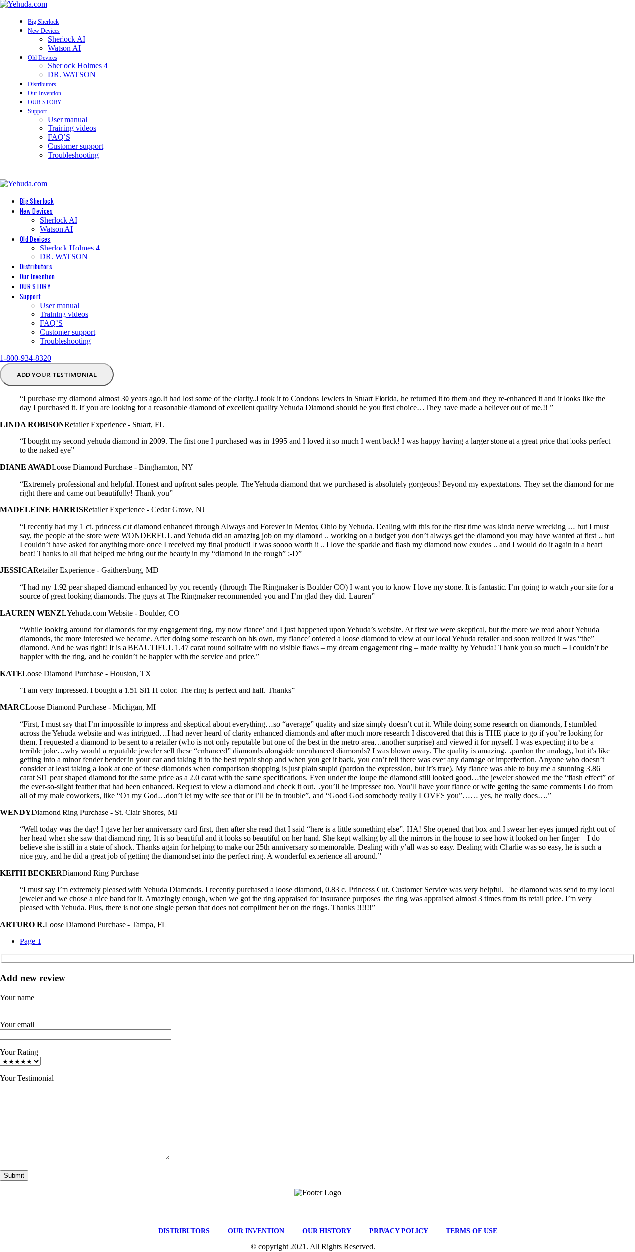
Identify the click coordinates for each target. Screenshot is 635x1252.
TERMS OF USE (471, 1231)
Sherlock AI (66, 39)
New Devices (44, 30)
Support (37, 111)
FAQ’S (59, 137)
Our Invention (44, 93)
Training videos (72, 128)
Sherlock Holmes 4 (78, 66)
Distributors (42, 84)
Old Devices (42, 57)
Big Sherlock (43, 21)
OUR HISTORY (326, 1231)
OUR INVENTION (256, 1231)
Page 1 (30, 941)
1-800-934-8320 (25, 358)
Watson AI (64, 48)
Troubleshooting (73, 155)
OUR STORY (45, 102)
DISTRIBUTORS (184, 1231)
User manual (67, 119)
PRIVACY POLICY (398, 1231)
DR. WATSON (72, 74)
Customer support (75, 146)
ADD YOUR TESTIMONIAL (57, 374)
